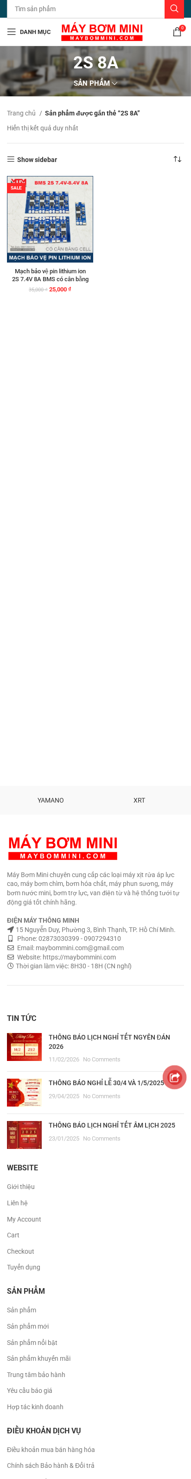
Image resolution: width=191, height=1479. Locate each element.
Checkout (20, 1251)
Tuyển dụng (23, 1267)
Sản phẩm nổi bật (32, 1342)
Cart (13, 1235)
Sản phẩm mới (28, 1326)
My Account (24, 1219)
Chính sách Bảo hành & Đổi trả (51, 1465)
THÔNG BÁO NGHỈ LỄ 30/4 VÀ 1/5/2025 (106, 1083)
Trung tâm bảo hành (36, 1374)
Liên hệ (17, 1203)
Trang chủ (22, 113)
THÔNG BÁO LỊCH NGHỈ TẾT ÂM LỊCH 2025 (112, 1125)
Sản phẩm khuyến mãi (38, 1358)
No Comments (102, 1059)
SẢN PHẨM (92, 83)
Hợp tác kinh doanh (35, 1407)
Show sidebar (37, 159)
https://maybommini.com (78, 957)
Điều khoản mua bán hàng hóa (51, 1449)
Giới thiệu (21, 1186)
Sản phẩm (21, 1310)
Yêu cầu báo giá (29, 1390)
